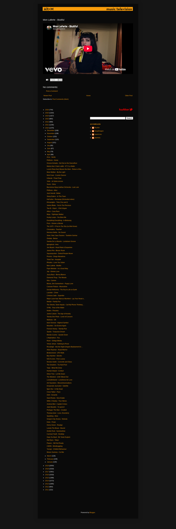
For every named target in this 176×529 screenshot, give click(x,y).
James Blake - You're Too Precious (59, 205)
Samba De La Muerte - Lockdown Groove (61, 241)
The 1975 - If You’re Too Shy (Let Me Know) (62, 226)
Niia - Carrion (51, 280)
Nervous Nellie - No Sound (56, 232)
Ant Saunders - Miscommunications (59, 383)
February (50, 459)
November (51, 133)
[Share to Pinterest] (61, 80)
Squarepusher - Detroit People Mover (60, 253)
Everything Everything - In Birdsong (59, 220)
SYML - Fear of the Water (55, 308)
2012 (47, 487)
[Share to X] (56, 80)
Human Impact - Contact (55, 371)
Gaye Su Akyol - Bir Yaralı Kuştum (58, 437)
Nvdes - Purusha (52, 311)
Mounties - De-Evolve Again (56, 326)
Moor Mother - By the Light (56, 172)
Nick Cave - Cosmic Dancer (56, 175)
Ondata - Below (52, 238)
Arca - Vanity (51, 157)
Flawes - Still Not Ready (55, 443)
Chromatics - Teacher (54, 229)
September (51, 139)
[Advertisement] (90, 501)
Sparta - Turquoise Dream (56, 332)
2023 (47, 119)
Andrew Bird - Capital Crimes (57, 404)
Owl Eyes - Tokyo (53, 440)
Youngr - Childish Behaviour (56, 449)
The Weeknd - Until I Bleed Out (57, 377)
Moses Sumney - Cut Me (55, 452)
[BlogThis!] (53, 80)
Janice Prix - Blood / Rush (56, 250)
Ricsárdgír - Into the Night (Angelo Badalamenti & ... (65, 347)
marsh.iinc (98, 134)
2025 (47, 113)
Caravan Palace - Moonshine (57, 286)
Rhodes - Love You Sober (56, 262)
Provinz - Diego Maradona (56, 256)
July (48, 145)
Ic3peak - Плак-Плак (54, 178)
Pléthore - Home (52, 160)
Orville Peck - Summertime (56, 431)
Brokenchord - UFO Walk (55, 353)
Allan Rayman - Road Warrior (57, 350)
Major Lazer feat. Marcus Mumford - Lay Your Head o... (66, 299)
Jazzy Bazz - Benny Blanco (56, 275)
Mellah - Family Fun (54, 302)
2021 (47, 125)
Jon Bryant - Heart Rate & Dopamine (59, 247)
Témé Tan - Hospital (54, 259)
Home (88, 96)
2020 (47, 128)
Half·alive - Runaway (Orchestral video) (60, 199)
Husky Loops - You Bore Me (56, 217)
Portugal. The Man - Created (57, 410)
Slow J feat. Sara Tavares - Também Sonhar (62, 235)
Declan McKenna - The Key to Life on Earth (62, 290)
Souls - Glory (51, 184)
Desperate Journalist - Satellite (57, 386)
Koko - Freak (51, 422)
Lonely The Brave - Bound (56, 428)
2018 (47, 469)
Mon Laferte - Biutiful (54, 265)
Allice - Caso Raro (53, 211)
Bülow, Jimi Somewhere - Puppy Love (60, 284)
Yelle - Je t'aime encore (55, 181)
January (50, 462)
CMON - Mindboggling (54, 446)
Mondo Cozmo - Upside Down (57, 335)
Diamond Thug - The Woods (56, 277)
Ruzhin (97, 128)
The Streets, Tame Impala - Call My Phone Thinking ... (65, 305)
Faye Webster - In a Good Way (57, 268)
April (49, 154)
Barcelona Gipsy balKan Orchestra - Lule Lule (63, 187)
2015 (47, 478)
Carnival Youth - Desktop (55, 434)
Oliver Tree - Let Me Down (56, 374)
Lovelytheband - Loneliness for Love (59, 380)
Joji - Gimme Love (53, 271)
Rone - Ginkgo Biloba (54, 341)
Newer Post (48, 96)
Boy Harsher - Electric (54, 356)
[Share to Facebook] (58, 80)
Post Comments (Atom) (60, 99)
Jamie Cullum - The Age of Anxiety (59, 314)
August (49, 142)
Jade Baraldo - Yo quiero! (56, 407)
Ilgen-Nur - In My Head (55, 389)
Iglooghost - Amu (52, 244)
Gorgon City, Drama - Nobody (57, 419)
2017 (47, 472)
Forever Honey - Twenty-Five (57, 329)
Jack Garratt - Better (54, 193)
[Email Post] (47, 79)
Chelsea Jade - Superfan (55, 295)
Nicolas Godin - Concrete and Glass (59, 362)
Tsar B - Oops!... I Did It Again (57, 208)
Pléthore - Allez (52, 190)
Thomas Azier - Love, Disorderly (58, 413)
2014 (47, 481)
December (51, 130)
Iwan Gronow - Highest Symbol (57, 323)
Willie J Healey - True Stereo (57, 401)
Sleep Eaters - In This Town (56, 196)
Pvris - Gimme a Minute (55, 223)
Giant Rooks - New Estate (56, 398)
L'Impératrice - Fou (53, 338)
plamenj (97, 138)
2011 (47, 490)
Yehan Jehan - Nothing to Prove (58, 344)
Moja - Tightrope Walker (55, 214)
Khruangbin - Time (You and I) (57, 202)
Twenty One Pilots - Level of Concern (60, 317)
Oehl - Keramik (52, 395)
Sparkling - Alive (52, 416)
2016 (47, 475)
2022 (47, 122)
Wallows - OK (51, 320)
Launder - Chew (52, 293)
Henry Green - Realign (55, 425)
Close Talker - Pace (53, 392)
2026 (47, 110)
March (49, 456)
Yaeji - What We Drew (54, 368)
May (48, 151)
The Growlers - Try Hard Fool (57, 365)
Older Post (128, 96)
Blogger (92, 512)
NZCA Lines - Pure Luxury (56, 359)
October (50, 136)
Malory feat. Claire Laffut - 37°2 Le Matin (61, 166)
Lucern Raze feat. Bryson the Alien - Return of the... (64, 169)
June (49, 148)
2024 (47, 116)
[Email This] (51, 80)
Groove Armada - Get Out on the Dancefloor (62, 163)
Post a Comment (52, 91)
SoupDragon (99, 131)
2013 (47, 484)
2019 (47, 466)
